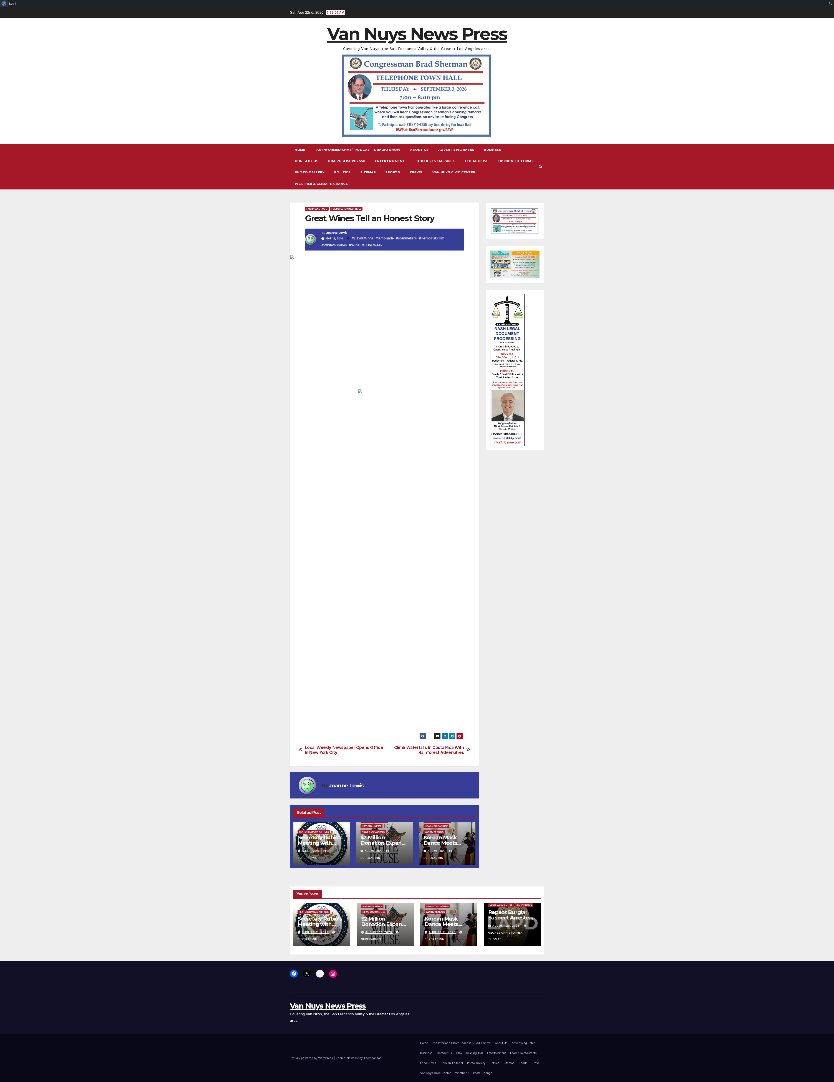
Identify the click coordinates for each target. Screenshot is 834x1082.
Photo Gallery (310, 172)
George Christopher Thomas (505, 936)
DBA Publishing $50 (346, 161)
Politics (342, 172)
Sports (392, 172)
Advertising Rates (456, 150)
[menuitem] (4, 3)
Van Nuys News (434, 831)
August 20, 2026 (506, 925)
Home (300, 150)
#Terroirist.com (431, 238)
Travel (416, 172)
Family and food (316, 208)
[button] (540, 166)
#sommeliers (406, 238)
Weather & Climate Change (321, 184)
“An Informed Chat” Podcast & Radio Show (357, 150)
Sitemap (368, 172)
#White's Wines (334, 245)
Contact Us (306, 161)
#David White (362, 238)
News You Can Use (373, 831)
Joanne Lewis (336, 233)
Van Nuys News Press (417, 33)
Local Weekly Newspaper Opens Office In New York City (344, 750)
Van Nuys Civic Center (453, 172)
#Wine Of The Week (365, 245)
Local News (477, 161)
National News (371, 826)
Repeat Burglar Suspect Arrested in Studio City (510, 917)
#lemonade (385, 238)
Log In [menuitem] (13, 3)
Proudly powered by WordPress (312, 1058)
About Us (419, 150)
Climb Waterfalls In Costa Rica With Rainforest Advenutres (429, 750)
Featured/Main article (346, 208)
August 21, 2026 (315, 932)
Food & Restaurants (435, 161)
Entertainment (390, 161)
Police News (524, 905)
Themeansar (372, 1058)
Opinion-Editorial (516, 161)
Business (492, 150)
